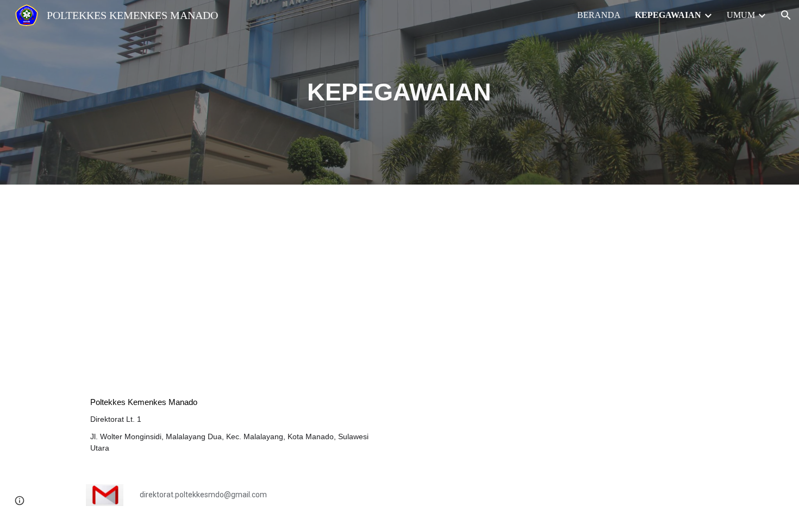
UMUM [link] (741, 15)
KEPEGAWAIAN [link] (668, 15)
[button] (786, 15)
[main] (399, 92)
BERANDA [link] (599, 15)
